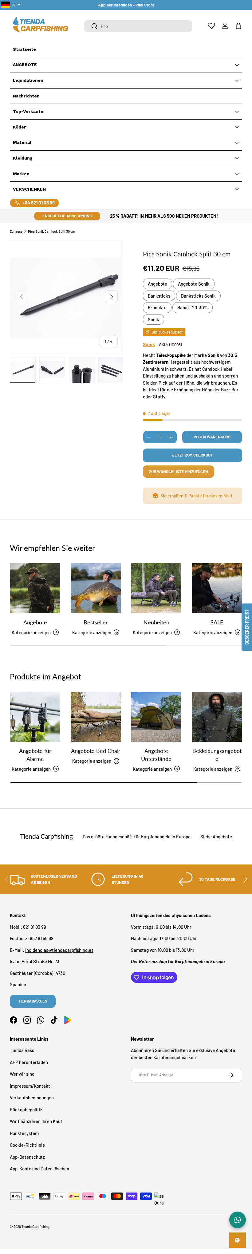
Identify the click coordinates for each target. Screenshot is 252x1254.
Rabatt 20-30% (192, 307)
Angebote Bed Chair (95, 750)
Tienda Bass (22, 1050)
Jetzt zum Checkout (192, 455)
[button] (238, 26)
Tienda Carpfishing (35, 1226)
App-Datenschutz (27, 1157)
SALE (217, 622)
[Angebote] (35, 588)
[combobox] (138, 26)
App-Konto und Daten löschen (39, 1168)
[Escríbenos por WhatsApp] (237, 1220)
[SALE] (217, 588)
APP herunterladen (29, 1062)
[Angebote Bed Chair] (96, 717)
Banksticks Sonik (198, 296)
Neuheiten (156, 622)
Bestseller (96, 622)
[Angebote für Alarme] (35, 717)
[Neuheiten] (156, 588)
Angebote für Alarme (35, 754)
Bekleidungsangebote (217, 754)
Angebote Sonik (194, 284)
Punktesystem (24, 1133)
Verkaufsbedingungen (32, 1097)
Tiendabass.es (32, 1001)
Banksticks (159, 296)
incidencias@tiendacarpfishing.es (59, 950)
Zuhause (16, 231)
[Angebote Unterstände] (156, 717)
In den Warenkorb (212, 436)
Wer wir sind (22, 1074)
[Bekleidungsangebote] (217, 717)
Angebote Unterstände (156, 754)
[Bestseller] (96, 588)
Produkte (157, 307)
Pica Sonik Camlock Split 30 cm (51, 231)
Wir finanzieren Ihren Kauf (36, 1121)
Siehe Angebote (216, 836)
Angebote (157, 284)
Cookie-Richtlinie (27, 1145)
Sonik (153, 319)
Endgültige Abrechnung (67, 215)
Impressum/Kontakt (30, 1086)
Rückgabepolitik (26, 1109)
